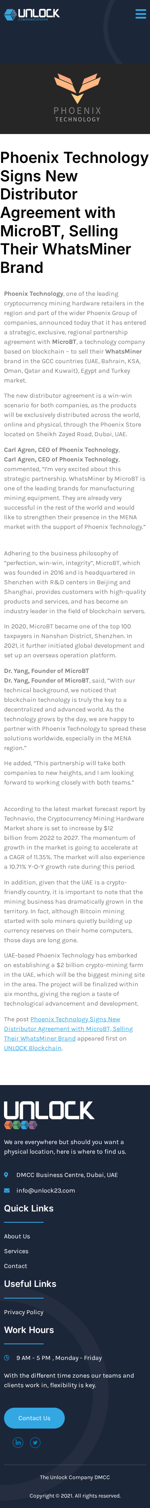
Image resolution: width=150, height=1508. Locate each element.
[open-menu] (141, 14)
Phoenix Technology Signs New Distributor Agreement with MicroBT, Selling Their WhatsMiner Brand (68, 1028)
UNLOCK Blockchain (33, 1048)
